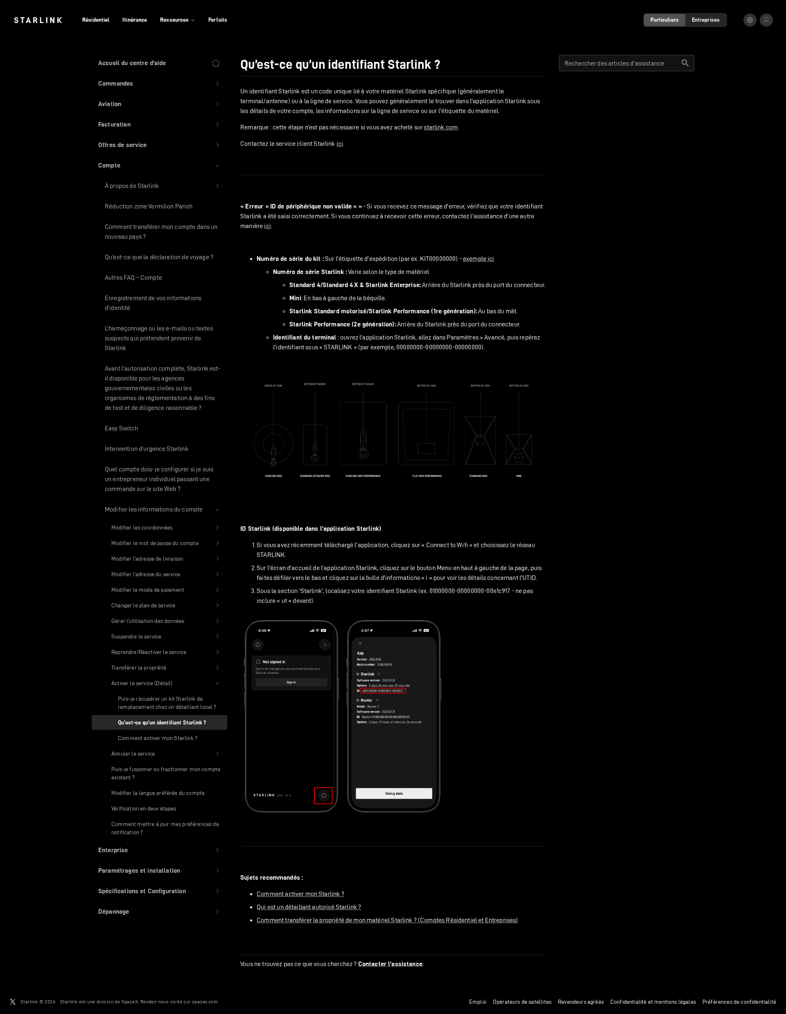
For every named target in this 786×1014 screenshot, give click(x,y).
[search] (685, 63)
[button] (159, 83)
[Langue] (750, 20)
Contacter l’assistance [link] (390, 964)
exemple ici (479, 258)
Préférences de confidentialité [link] (739, 1001)
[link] (38, 20)
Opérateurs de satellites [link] (522, 1001)
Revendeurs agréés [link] (581, 1001)
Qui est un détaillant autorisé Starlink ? (309, 906)
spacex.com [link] (205, 1001)
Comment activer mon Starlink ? (300, 893)
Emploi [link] (477, 1001)
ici (340, 143)
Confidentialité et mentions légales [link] (653, 1001)
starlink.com (441, 127)
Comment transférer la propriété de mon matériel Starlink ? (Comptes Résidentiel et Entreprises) (387, 920)
